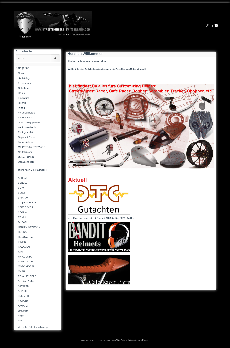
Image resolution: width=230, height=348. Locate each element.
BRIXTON (23, 197)
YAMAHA (23, 305)
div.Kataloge (24, 78)
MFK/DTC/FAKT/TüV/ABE (31, 147)
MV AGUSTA (25, 256)
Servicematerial (26, 117)
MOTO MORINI (26, 266)
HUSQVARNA (25, 237)
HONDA (22, 232)
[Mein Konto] (208, 26)
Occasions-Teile (26, 161)
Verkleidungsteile (26, 112)
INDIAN (22, 241)
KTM (20, 251)
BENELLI (23, 182)
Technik (22, 102)
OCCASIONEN (26, 157)
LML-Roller (23, 310)
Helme (21, 93)
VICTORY (23, 300)
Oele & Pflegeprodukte (29, 122)
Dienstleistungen (26, 142)
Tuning (21, 107)
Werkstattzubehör (27, 127)
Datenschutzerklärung (130, 340)
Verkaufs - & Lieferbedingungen (34, 327)
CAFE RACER (25, 207)
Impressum (107, 340)
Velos (21, 315)
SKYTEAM (23, 286)
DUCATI (22, 222)
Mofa (20, 320)
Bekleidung (23, 98)
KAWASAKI (24, 246)
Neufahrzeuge (25, 152)
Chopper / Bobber (27, 202)
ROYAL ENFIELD (27, 276)
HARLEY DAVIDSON (29, 227)
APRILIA (22, 178)
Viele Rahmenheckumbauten (81, 218)
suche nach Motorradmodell (32, 169)
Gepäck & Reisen (27, 137)
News (21, 73)
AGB (116, 340)
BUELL (21, 192)
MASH (21, 271)
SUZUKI (22, 291)
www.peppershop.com (91, 340)
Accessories (24, 83)
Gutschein (23, 88)
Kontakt (145, 340)
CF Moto (22, 217)
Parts (99, 218)
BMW (21, 187)
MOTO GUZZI (25, 261)
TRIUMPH (23, 296)
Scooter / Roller (26, 281)
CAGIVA (22, 212)
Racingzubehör (25, 132)
